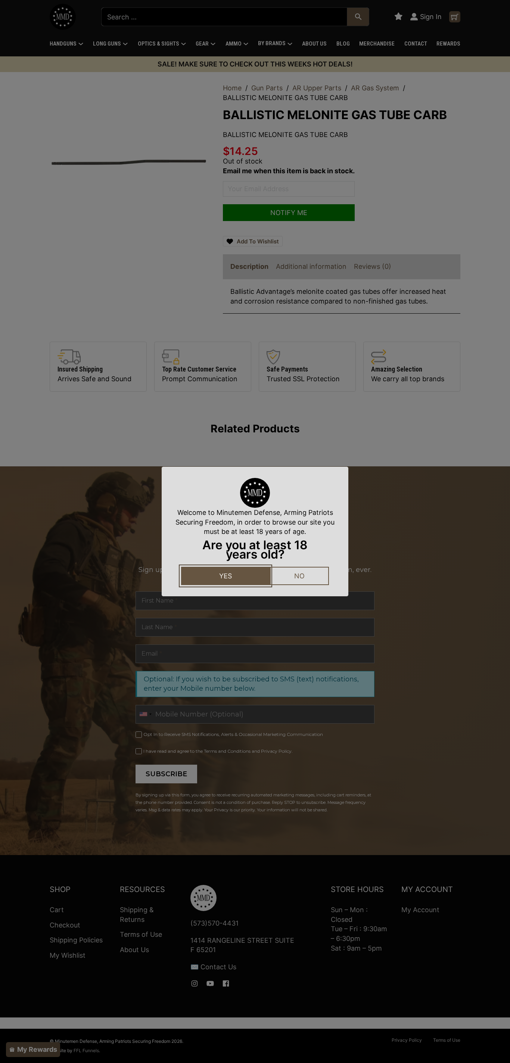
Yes (225, 576)
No (299, 576)
